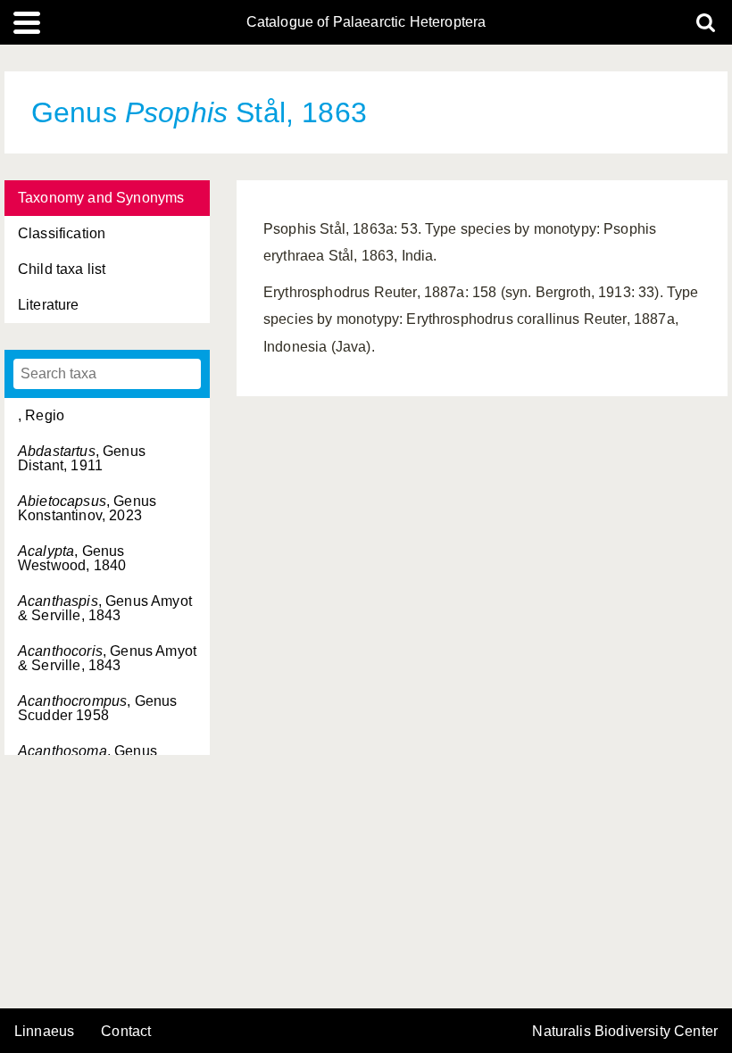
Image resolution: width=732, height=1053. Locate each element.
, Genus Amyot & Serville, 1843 (105, 608)
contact (126, 1031)
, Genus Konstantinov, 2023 (87, 508)
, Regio (41, 415)
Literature (48, 304)
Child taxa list (61, 269)
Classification (61, 233)
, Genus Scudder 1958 (97, 708)
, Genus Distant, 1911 (82, 458)
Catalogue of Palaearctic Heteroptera (366, 22)
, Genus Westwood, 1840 (72, 558)
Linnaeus (44, 1031)
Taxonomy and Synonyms (101, 197)
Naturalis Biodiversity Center (625, 1031)
